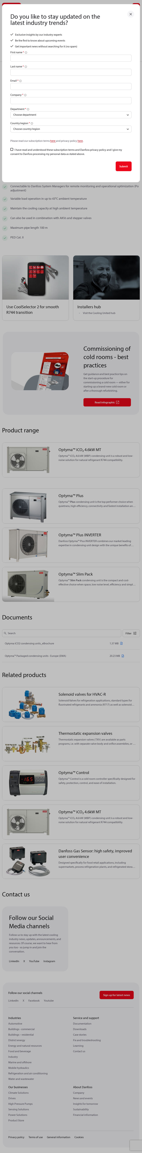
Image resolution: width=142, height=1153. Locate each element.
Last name (17, 66)
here (53, 140)
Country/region (20, 123)
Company (16, 94)
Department (18, 109)
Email (14, 80)
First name (17, 52)
